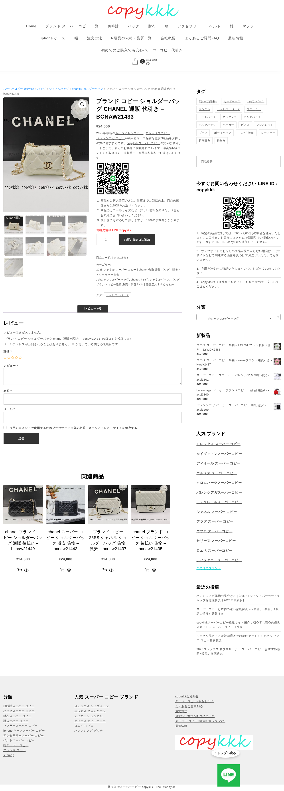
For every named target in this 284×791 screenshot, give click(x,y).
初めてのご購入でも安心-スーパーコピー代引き (142, 50)
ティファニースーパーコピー (219, 560)
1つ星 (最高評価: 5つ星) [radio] (5, 357)
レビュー (11, 365)
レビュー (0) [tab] (92, 308)
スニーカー (254, 109)
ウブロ (89, 725)
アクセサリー (189, 26)
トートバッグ (207, 117)
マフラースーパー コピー (20, 725)
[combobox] (238, 317)
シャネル (97, 716)
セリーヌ (80, 720)
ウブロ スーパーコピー (214, 531)
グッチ (98, 730)
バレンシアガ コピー (110, 138)
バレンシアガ (83, 730)
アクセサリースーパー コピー (23, 735)
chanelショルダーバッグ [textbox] (237, 318)
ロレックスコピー (158, 133)
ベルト (215, 26)
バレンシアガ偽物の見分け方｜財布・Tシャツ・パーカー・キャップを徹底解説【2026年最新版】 (238, 598)
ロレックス (82, 706)
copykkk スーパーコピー (143, 143)
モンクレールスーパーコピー (219, 502)
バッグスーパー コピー (19, 710)
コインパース (255, 101)
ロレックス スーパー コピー (218, 444)
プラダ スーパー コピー (214, 521)
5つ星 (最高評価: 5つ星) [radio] (20, 357)
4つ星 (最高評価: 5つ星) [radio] (16, 357)
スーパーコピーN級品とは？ (194, 701)
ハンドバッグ (252, 117)
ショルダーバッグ (117, 295)
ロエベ (78, 725)
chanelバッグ (139, 279)
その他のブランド (208, 568)
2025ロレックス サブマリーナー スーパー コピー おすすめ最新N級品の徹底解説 (238, 651)
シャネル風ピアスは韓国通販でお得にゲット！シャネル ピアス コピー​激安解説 (238, 638)
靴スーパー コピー (15, 720)
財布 (152, 26)
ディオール (82, 716)
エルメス (80, 710)
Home (31, 26)
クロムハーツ (96, 710)
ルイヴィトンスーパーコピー (219, 454)
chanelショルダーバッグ (87, 88)
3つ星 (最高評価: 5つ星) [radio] (12, 357)
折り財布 (204, 140)
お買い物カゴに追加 (137, 239)
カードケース (232, 101)
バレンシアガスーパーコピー (219, 492)
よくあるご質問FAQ (202, 38)
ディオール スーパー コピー (218, 463)
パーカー (228, 124)
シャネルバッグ (59, 88)
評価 (8, 351)
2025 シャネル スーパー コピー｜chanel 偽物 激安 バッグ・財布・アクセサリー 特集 (138, 272)
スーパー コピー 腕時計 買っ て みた (200, 721)
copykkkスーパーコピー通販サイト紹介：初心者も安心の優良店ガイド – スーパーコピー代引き (238, 625)
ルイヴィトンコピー (129, 133)
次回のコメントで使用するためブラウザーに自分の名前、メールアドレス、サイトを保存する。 (75, 428)
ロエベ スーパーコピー (214, 551)
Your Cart (151, 60)
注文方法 (94, 38)
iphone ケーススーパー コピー (24, 730)
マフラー (250, 26)
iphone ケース (53, 38)
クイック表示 (27, 570)
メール (9, 409)
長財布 (221, 140)
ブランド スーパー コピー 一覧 (72, 26)
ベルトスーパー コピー (19, 740)
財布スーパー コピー (17, 716)
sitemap (8, 755)
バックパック (207, 124)
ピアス (245, 124)
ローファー (268, 132)
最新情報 (235, 38)
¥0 (148, 64)
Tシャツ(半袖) (208, 101)
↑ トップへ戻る (225, 753)
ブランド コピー (14, 750)
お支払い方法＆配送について (195, 716)
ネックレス (230, 117)
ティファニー (96, 720)
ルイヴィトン (100, 706)
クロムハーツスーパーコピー (219, 483)
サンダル (204, 109)
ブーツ (203, 132)
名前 (8, 391)
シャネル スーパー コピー (216, 512)
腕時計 (113, 26)
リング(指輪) (246, 132)
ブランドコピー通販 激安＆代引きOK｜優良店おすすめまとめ (135, 284)
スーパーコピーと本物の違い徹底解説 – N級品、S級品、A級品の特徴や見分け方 (237, 611)
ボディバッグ (222, 132)
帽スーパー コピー (15, 745)
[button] (82, 104)
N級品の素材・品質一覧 (131, 38)
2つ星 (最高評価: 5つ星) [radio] (8, 357)
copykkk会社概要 (186, 696)
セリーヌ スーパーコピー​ (216, 541)
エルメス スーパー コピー (216, 473)
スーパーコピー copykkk (18, 88)
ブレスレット (264, 124)
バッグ (133, 26)
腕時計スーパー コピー (18, 706)
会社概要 (168, 38)
